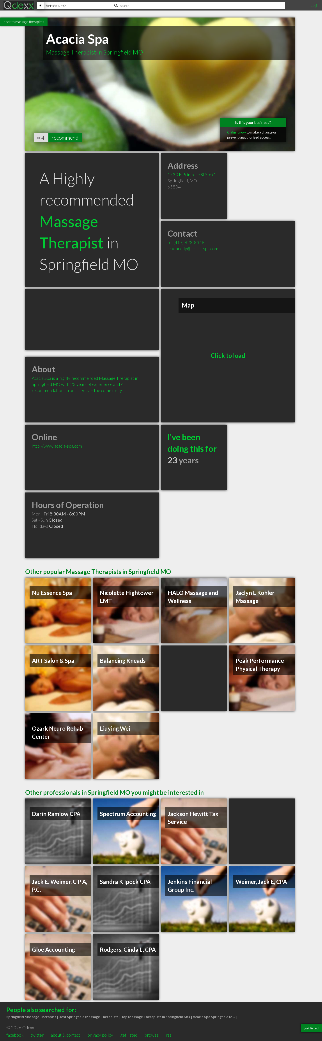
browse (152, 1034)
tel (186, 242)
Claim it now (236, 132)
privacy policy (100, 1034)
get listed (129, 1034)
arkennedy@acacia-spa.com (193, 248)
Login (314, 5)
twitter (37, 1034)
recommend (65, 137)
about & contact (65, 1034)
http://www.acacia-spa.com (57, 445)
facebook (14, 1034)
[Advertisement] (92, 319)
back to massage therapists (24, 21)
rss (169, 1034)
